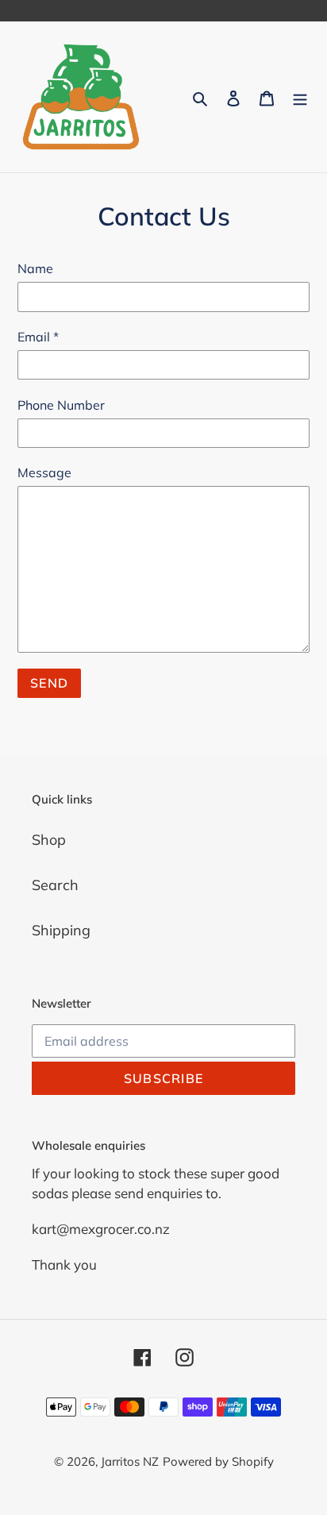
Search (55, 885)
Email (38, 337)
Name (35, 268)
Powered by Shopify (218, 1461)
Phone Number (61, 405)
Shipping (61, 930)
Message (44, 472)
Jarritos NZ (130, 1461)
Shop (49, 840)
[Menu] (300, 97)
